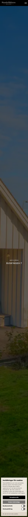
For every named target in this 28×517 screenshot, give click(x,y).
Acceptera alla (14, 497)
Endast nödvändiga (14, 502)
